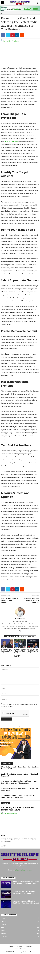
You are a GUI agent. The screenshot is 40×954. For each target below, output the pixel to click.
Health (3, 930)
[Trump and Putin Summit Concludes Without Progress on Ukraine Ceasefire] (7, 643)
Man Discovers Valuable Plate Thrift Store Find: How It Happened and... (26, 903)
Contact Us (11, 946)
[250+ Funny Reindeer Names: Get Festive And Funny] (20, 824)
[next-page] (21, 660)
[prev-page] (19, 660)
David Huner (20, 619)
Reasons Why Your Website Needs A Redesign (31, 600)
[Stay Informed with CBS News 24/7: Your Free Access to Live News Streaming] (33, 643)
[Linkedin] (17, 35)
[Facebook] (3, 35)
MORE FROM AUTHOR (27, 636)
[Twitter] (8, 35)
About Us (19, 946)
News (3, 835)
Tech (2, 927)
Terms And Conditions (20, 948)
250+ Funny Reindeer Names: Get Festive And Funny (18, 808)
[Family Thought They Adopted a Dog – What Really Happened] (6, 894)
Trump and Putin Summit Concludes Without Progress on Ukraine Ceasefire (6, 652)
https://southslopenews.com (20, 621)
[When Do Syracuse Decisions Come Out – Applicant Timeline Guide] (6, 884)
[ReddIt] (22, 35)
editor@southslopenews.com (23, 870)
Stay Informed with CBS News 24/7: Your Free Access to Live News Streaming (32, 651)
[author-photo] (20, 612)
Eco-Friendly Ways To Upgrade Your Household (9, 600)
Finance (3, 933)
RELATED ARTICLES (12, 636)
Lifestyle (3, 921)
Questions (4, 936)
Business (4, 647)
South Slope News (28, 951)
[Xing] (20, 631)
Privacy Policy (28, 946)
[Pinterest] (12, 35)
